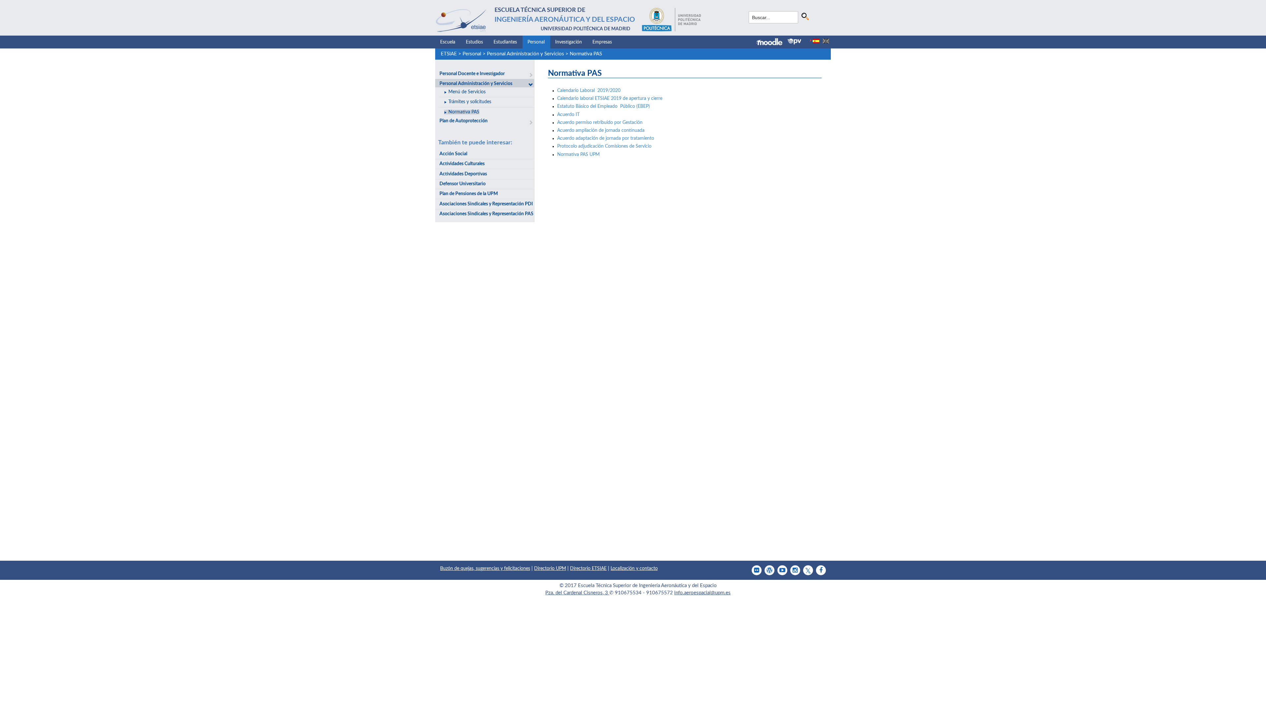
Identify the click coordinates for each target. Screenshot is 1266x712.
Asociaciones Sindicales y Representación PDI (486, 204)
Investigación (568, 42)
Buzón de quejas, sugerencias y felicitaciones (485, 568)
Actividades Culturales (462, 164)
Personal (536, 42)
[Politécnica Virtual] (794, 41)
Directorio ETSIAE (588, 568)
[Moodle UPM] (772, 42)
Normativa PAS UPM (578, 154)
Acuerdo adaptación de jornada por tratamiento (605, 138)
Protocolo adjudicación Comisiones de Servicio (604, 146)
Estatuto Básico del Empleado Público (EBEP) (603, 106)
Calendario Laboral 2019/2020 (588, 90)
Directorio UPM (550, 568)
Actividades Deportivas (463, 174)
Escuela (447, 42)
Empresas (602, 42)
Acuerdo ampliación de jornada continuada (602, 130)
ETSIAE (449, 53)
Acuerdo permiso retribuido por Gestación (600, 122)
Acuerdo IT (568, 114)
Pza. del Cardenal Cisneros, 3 (577, 592)
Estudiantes (505, 42)
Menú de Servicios (467, 92)
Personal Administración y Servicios (525, 53)
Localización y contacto (634, 568)
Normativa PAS (586, 53)
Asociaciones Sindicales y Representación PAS (486, 214)
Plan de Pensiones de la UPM (468, 194)
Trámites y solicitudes (469, 102)
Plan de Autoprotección (463, 121)
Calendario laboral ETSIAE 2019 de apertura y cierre (609, 98)
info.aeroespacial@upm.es (702, 592)
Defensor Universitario (462, 184)
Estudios (474, 42)
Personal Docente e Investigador (472, 74)
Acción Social (453, 154)
